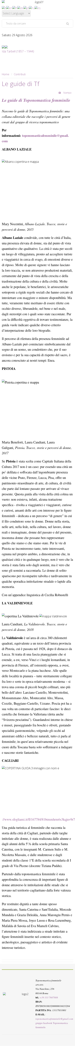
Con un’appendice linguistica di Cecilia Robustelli (35, 594)
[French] (14, 8)
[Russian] (32, 8)
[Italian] (4, 8)
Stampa (67, 92)
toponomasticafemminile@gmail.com (54, 1018)
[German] (20, 8)
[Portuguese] (26, 8)
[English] (9, 8)
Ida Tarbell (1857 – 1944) (18, 51)
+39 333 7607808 (49, 997)
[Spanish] (38, 8)
